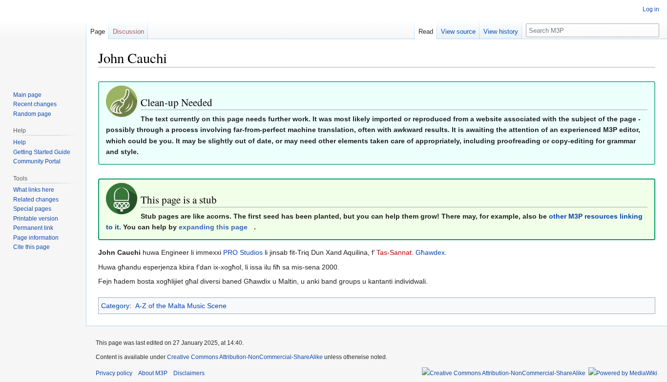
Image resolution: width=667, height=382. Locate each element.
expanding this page (213, 227)
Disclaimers (189, 373)
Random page (32, 114)
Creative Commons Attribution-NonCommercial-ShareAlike (245, 357)
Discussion (128, 31)
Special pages (32, 208)
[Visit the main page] (43, 39)
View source (458, 31)
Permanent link (33, 228)
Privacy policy (114, 373)
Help (19, 142)
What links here (33, 189)
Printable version (35, 218)
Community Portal (37, 161)
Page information (36, 237)
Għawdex (430, 252)
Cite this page (31, 247)
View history (500, 31)
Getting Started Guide (41, 152)
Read (425, 31)
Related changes (36, 199)
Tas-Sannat (394, 252)
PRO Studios (243, 252)
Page (97, 31)
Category (115, 306)
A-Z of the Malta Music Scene (181, 306)
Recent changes (35, 104)
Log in (651, 9)
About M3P (152, 373)
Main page (27, 94)
